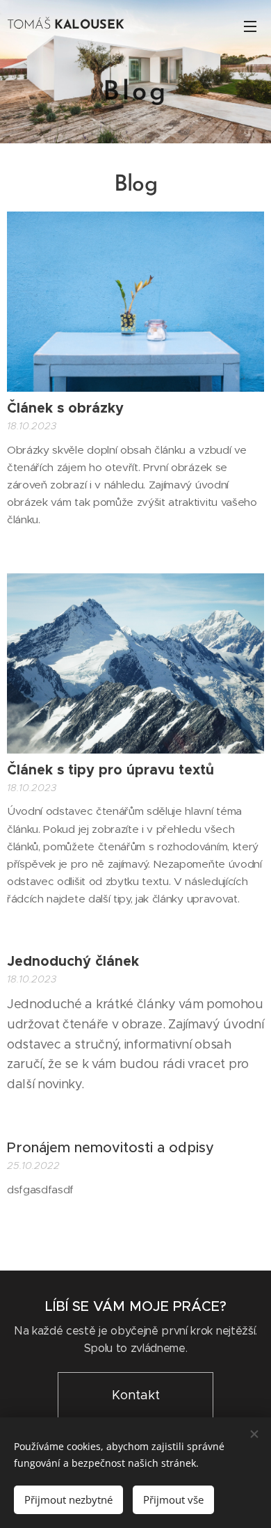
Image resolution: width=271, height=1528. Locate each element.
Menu (250, 26)
